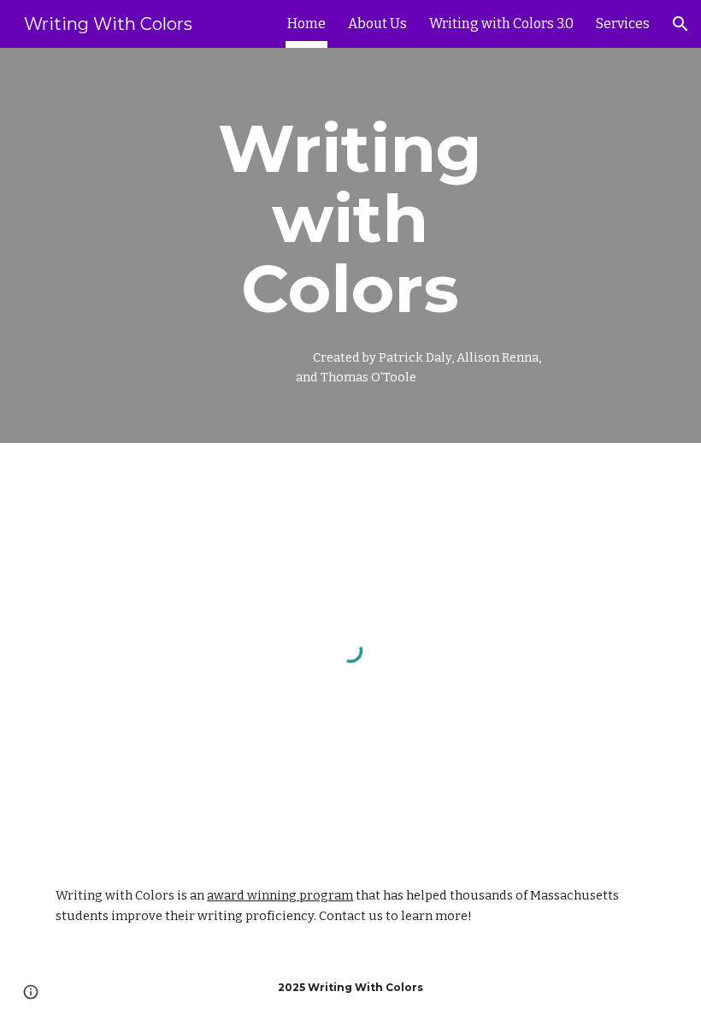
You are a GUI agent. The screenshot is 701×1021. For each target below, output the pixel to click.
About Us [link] (377, 23)
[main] (351, 245)
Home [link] (306, 23)
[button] (680, 23)
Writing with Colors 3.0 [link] (501, 23)
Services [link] (623, 23)
